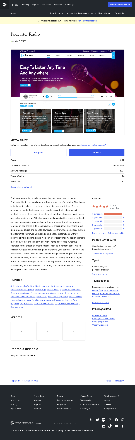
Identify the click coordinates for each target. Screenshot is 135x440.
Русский (96, 297)
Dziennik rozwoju (99, 315)
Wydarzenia (85, 400)
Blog (32, 286)
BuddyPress (110, 408)
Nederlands (114, 293)
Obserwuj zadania (100, 325)
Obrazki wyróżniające (20, 293)
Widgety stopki (56, 293)
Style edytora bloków (20, 286)
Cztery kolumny (71, 293)
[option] (22, 331)
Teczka (14, 300)
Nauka (60, 396)
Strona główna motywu (21, 187)
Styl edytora (65, 289)
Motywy (14, 13)
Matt (107, 400)
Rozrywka (75, 289)
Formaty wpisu (24, 300)
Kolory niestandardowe (64, 286)
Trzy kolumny (60, 303)
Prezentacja (39, 396)
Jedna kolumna (75, 296)
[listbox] (48, 331)
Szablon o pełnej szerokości (23, 296)
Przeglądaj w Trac (100, 322)
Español (95, 293)
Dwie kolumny (73, 303)
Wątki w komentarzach (44, 303)
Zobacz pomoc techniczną (92, 145)
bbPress (108, 404)
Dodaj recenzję (99, 233)
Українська (107, 297)
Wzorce (37, 408)
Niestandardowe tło (44, 286)
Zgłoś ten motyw (99, 274)
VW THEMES (20, 41)
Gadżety (85, 408)
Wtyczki (37, 404)
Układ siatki (42, 296)
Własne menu (53, 289)
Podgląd (38, 152)
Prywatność (16, 408)
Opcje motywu (26, 303)
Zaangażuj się (86, 396)
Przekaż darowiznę (90, 404)
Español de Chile (111, 290)
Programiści (62, 404)
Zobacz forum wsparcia (102, 254)
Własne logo (40, 289)
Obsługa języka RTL (63, 300)
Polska (38, 423)
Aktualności (16, 400)
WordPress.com (112, 396)
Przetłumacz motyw (100, 302)
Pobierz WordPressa (120, 4)
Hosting (14, 404)
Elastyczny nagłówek (40, 293)
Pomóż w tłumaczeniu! (87, 21)
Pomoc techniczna (65, 400)
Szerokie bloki (17, 307)
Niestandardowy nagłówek (22, 289)
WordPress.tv (64, 408)
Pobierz (97, 152)
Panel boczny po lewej (58, 296)
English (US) (97, 290)
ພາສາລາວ (104, 293)
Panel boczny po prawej (42, 300)
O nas (13, 396)
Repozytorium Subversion (103, 318)
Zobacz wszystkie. (116, 233)
